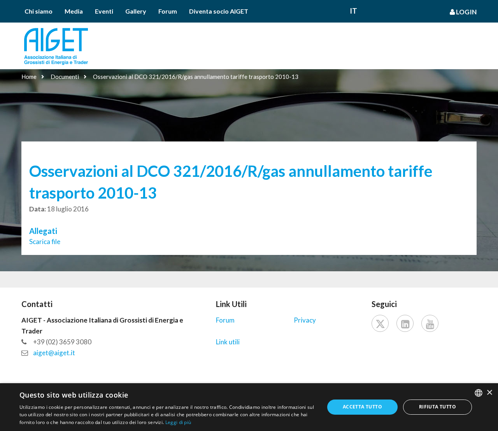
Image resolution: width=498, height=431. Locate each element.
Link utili (228, 342)
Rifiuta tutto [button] (437, 406)
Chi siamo (39, 11)
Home (29, 76)
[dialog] (249, 407)
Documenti (65, 76)
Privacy (305, 320)
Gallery (135, 11)
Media (74, 11)
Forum (167, 11)
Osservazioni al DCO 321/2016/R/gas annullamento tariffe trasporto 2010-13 (195, 76)
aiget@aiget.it (54, 353)
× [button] (489, 393)
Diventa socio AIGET (218, 11)
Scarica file (44, 241)
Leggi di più (178, 422)
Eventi (104, 11)
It (353, 11)
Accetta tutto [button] (362, 406)
